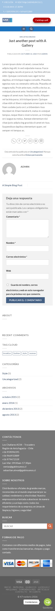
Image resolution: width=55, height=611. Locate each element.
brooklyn (7, 353)
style (25, 353)
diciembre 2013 (10, 408)
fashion (17, 353)
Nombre (11, 243)
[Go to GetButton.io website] (48, 608)
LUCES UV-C (44, 587)
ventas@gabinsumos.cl (14, 466)
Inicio (7, 587)
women (32, 353)
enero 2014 (8, 402)
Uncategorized (27, 37)
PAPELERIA (18, 587)
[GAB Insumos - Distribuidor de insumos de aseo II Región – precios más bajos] (14, 20)
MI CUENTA (35, 592)
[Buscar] (31, 28)
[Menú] (23, 28)
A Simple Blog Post (12, 185)
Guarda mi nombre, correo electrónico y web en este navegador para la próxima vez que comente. (25, 290)
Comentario (13, 216)
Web (8, 270)
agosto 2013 (9, 414)
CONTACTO (21, 592)
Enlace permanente (34, 155)
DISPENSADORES (27, 589)
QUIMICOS (31, 587)
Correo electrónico (16, 256)
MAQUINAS (11, 589)
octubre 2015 (9, 396)
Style (4, 373)
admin (44, 54)
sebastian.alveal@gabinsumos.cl (19, 470)
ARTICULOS (43, 589)
